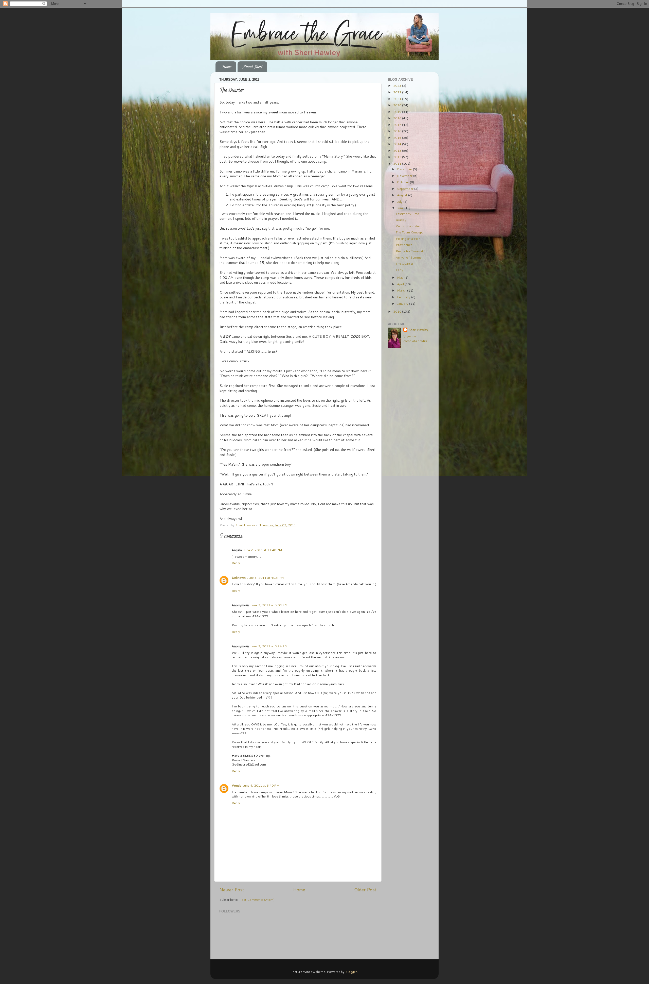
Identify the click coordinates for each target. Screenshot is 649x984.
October (403, 182)
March (402, 290)
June (400, 208)
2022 (397, 92)
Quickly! (401, 219)
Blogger (351, 971)
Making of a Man (408, 238)
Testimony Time (407, 213)
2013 (397, 150)
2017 (397, 124)
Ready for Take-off (410, 251)
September (405, 188)
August (402, 195)
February (404, 297)
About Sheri (252, 67)
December (405, 169)
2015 (397, 137)
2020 (397, 105)
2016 (397, 131)
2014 (397, 144)
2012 (397, 157)
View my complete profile (415, 338)
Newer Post (231, 890)
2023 (397, 85)
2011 (397, 163)
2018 (397, 118)
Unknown (239, 577)
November (405, 175)
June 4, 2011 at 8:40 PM (261, 785)
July (400, 201)
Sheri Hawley (418, 330)
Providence (404, 244)
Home (226, 67)
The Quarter (404, 263)
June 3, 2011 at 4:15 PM (265, 577)
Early (399, 269)
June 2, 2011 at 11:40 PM (262, 550)
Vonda (236, 785)
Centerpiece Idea (408, 226)
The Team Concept (409, 232)
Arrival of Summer (409, 257)
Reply (236, 563)
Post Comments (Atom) (257, 899)
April (401, 284)
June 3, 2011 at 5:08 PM (269, 605)
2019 (397, 111)
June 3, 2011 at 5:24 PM (269, 646)
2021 (397, 98)
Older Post (365, 890)
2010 (397, 311)
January (403, 303)
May (400, 277)
